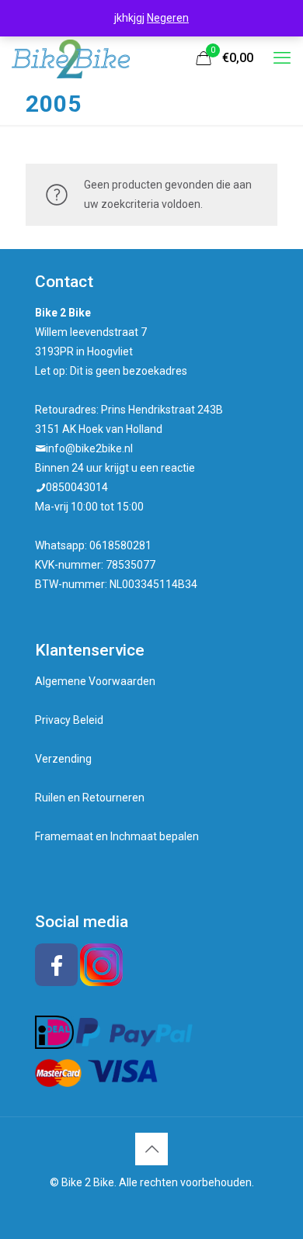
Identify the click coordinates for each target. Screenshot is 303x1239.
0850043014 (77, 487)
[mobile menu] (282, 58)
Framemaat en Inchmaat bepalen (117, 836)
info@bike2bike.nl (89, 448)
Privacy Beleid (69, 720)
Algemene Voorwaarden (95, 681)
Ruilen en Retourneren (90, 797)
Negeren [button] (168, 18)
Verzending (63, 759)
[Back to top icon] (151, 1149)
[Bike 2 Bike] (71, 58)
